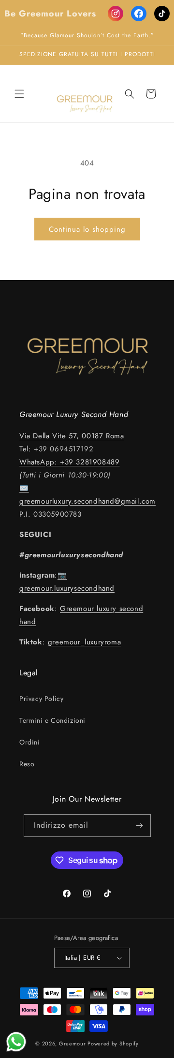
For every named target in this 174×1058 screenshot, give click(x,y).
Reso (26, 764)
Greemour (72, 1043)
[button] (19, 93)
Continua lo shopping (87, 229)
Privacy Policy (41, 698)
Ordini (29, 742)
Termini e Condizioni (52, 720)
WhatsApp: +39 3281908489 (69, 462)
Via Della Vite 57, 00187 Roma (71, 436)
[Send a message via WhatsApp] (16, 1041)
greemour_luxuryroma (84, 642)
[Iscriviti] (139, 825)
